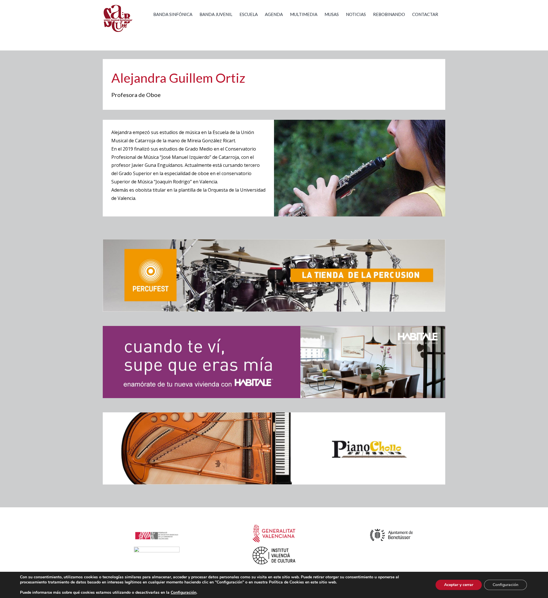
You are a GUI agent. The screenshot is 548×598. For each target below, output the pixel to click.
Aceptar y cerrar (458, 584)
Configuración (505, 584)
